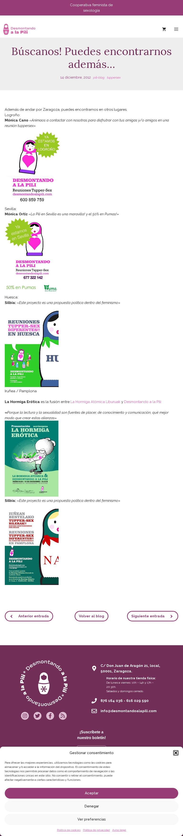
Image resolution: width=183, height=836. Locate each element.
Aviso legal (119, 830)
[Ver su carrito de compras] (164, 29)
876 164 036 (112, 701)
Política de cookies (69, 830)
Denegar (91, 806)
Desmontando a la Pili (142, 402)
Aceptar (91, 793)
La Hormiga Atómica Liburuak (95, 402)
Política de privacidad (96, 830)
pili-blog (99, 77)
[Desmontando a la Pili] (19, 29)
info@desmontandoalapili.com (129, 711)
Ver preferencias (91, 819)
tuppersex (114, 77)
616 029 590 (137, 701)
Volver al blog (91, 616)
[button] (175, 752)
